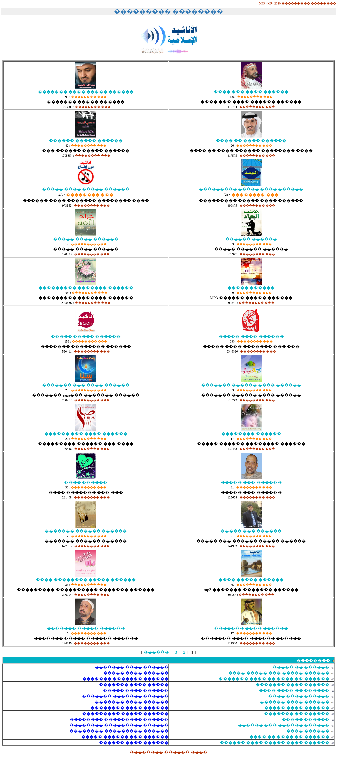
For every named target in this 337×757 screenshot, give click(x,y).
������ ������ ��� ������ (283, 725)
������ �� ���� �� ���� (289, 736)
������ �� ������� (296, 713)
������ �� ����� (300, 667)
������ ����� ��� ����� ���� (278, 673)
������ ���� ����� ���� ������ (274, 742)
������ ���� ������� (292, 684)
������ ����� (305, 719)
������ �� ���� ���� (294, 690)
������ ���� (307, 731)
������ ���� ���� (298, 696)
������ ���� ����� (296, 707)
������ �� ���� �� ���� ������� (274, 678)
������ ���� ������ (294, 702)
